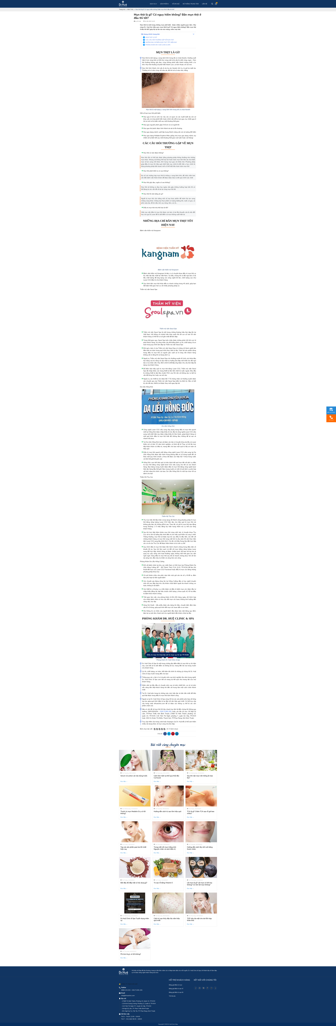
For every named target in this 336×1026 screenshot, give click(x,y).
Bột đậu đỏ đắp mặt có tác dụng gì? (133, 883)
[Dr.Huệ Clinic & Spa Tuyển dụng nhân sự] (134, 903)
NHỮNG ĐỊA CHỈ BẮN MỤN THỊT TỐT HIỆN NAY (161, 42)
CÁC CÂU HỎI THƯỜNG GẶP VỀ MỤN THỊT (160, 40)
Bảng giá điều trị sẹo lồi (176, 992)
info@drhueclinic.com (128, 996)
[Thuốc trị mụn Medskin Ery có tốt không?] (134, 796)
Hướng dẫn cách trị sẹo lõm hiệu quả (167, 811)
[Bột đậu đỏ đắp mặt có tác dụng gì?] (134, 867)
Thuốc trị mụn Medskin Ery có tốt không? (133, 812)
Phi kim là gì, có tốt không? (130, 954)
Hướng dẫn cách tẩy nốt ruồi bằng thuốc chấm (200, 848)
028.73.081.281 (166, 711)
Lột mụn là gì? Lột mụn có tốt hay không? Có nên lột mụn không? (199, 884)
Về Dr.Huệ (175, 4)
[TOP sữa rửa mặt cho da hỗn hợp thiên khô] (201, 903)
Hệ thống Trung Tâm (191, 4)
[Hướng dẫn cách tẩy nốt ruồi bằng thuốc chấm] (201, 831)
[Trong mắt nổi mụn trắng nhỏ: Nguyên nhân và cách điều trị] (168, 831)
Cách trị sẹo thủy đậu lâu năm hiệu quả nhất (167, 919)
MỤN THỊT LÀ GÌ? (151, 37)
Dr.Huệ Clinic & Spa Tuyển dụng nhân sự (134, 919)
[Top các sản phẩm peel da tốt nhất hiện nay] (134, 831)
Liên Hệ (204, 4)
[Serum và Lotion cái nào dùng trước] (134, 760)
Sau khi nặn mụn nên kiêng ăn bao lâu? (200, 777)
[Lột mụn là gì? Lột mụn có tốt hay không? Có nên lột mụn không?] (201, 867)
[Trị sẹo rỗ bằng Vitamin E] (168, 867)
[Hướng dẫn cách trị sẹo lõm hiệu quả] (168, 796)
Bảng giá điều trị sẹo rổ (176, 989)
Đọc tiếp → (123, 781)
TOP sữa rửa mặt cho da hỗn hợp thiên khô (199, 919)
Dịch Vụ (153, 4)
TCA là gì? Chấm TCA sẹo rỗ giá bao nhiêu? (200, 812)
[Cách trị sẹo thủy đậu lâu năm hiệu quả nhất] (168, 903)
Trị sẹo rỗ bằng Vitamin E (163, 883)
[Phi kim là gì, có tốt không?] (134, 938)
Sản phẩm (164, 4)
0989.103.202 (126, 990)
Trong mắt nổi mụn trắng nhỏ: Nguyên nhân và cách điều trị (165, 848)
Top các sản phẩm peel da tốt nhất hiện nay (133, 848)
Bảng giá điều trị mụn (175, 985)
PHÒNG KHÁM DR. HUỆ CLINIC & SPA (158, 45)
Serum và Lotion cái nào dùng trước (133, 776)
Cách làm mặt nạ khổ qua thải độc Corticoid (166, 777)
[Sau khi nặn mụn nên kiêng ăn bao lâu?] (201, 760)
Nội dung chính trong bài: (150, 34)
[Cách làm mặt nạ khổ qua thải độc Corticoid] (168, 760)
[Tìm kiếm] (212, 3)
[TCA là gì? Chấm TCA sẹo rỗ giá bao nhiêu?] (201, 796)
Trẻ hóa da (172, 996)
